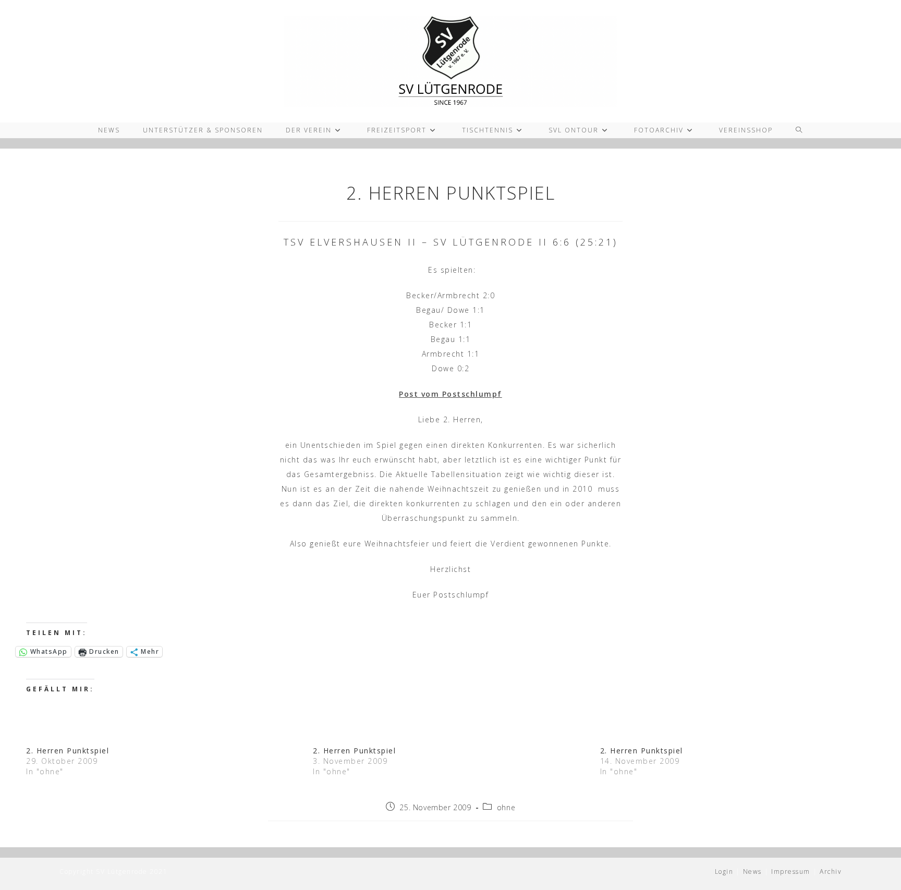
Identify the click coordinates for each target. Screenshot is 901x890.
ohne (506, 807)
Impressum (790, 871)
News (752, 871)
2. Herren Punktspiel (67, 750)
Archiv (831, 871)
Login (724, 871)
